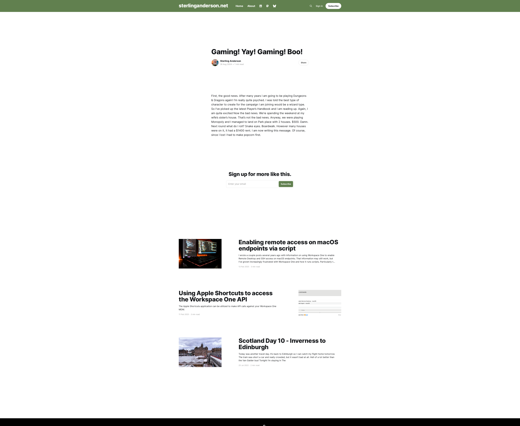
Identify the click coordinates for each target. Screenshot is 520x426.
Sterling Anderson (230, 61)
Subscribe (333, 6)
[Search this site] (311, 6)
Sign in (319, 6)
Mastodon (267, 6)
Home (239, 6)
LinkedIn (260, 6)
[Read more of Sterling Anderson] (215, 62)
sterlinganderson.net (203, 5)
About (251, 6)
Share (303, 62)
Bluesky (274, 6)
